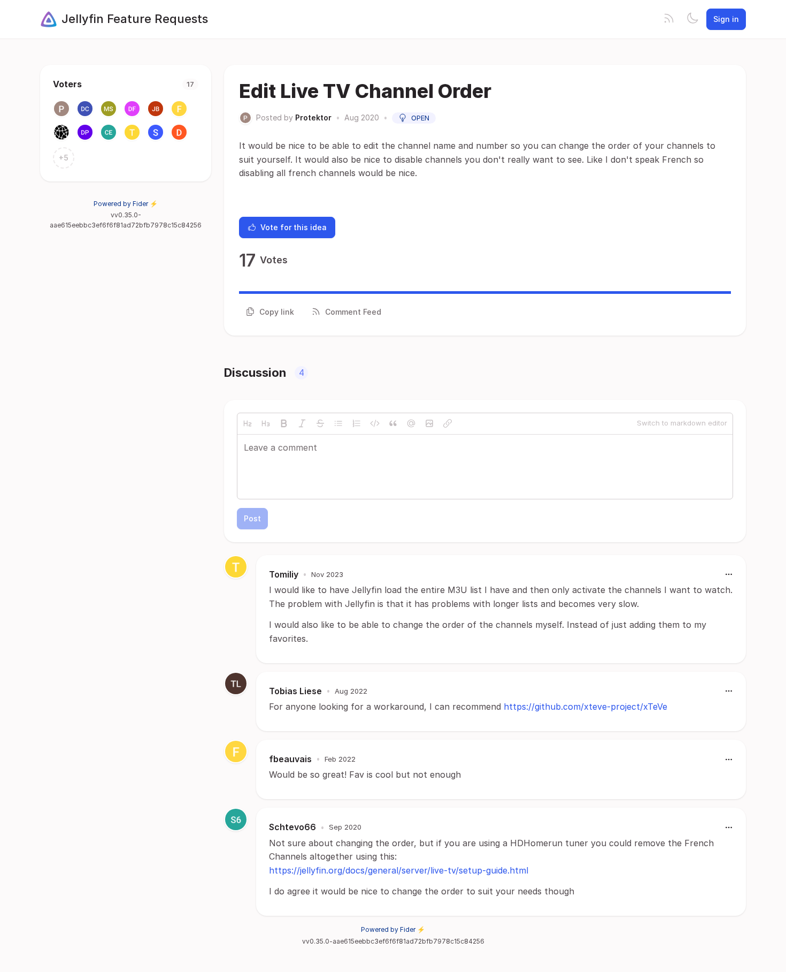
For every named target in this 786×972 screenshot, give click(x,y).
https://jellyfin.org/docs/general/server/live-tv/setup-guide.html (398, 870)
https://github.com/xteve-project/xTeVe (585, 706)
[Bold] (284, 423)
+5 (63, 157)
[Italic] (302, 423)
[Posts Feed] (669, 19)
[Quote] (393, 423)
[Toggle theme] (692, 19)
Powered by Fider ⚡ (126, 204)
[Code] (375, 423)
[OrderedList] (357, 423)
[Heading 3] (266, 423)
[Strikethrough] (320, 423)
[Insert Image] (429, 423)
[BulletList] (338, 423)
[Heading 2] (248, 423)
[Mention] (411, 423)
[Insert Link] (448, 423)
